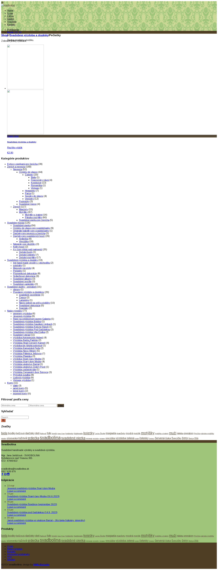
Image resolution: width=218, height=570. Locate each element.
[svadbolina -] (8, 5)
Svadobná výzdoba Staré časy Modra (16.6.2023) (33, 496)
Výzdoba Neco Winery (24, 351)
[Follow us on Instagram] (8, 474)
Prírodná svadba (21, 375)
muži (172, 433)
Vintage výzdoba (22, 380)
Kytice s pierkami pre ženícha (22, 164)
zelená (130, 438)
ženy (185, 438)
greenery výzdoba (22, 313)
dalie (15, 385)
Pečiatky (17, 271)
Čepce (22, 297)
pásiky (3, 438)
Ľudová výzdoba (21, 377)
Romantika (36, 185)
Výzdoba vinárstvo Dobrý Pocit (29, 367)
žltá (196, 438)
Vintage (35, 188)
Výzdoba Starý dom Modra (27, 361)
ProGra (197, 433)
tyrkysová (89, 438)
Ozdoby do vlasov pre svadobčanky (31, 228)
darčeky (30, 433)
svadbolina (50, 437)
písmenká (12, 438)
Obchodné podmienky (18, 554)
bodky (12, 433)
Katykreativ (78, 434)
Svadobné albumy (22, 279)
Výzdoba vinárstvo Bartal (26, 364)
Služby (10, 18)
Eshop (10, 16)
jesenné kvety (20, 393)
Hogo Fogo (61, 433)
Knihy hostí (19, 247)
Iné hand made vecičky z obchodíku (31, 263)
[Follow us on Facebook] (2, 474)
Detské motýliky (27, 257)
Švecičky (176, 438)
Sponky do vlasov (34, 196)
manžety (121, 433)
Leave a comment (16, 491)
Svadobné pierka (22, 225)
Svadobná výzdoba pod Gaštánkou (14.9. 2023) (32, 512)
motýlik (137, 433)
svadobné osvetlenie (29, 295)
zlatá (137, 438)
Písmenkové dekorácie (25, 273)
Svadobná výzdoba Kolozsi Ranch (31, 327)
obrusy (16, 289)
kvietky (88, 433)
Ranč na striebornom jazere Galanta (32, 319)
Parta (28, 193)
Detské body (25, 252)
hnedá (54, 434)
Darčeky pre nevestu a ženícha (29, 233)
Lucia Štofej (100, 433)
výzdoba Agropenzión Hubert (28, 337)
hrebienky (69, 434)
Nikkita (180, 433)
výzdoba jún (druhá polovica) (27, 345)
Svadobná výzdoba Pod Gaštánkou (31, 329)
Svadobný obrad (21, 335)
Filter (60, 405)
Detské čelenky (27, 255)
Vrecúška (24, 241)
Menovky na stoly (22, 268)
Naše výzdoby (14, 311)
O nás (10, 13)
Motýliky (23, 212)
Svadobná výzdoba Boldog (27, 321)
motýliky (147, 433)
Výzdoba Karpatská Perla (26, 348)
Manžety (23, 209)
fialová (43, 433)
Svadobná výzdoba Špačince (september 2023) (32, 504)
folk (49, 433)
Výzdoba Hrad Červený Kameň (29, 343)
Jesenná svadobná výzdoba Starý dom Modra (31, 488)
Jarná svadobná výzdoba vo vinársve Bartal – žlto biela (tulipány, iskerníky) (46, 520)
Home (10, 10)
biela (4, 433)
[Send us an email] (5, 474)
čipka (168, 438)
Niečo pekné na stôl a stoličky (34, 303)
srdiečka (33, 438)
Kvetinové (36, 182)
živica (191, 438)
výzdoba (121, 438)
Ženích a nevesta (16, 166)
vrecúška (110, 438)
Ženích (16, 207)
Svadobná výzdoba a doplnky (28, 35)
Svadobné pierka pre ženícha (34, 220)
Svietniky (23, 308)
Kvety (10, 383)
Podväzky (24, 201)
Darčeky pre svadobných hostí (29, 236)
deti (37, 433)
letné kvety (19, 391)
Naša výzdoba (14, 549)
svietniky (17, 265)
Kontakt (11, 24)
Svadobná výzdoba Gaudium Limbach (32, 324)
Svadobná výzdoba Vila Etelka (29, 332)
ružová (22, 438)
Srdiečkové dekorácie (24, 276)
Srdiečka (23, 239)
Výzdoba (11, 21)
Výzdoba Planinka (22, 356)
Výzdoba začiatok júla (24, 369)
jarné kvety (18, 388)
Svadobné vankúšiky (23, 284)
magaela (111, 433)
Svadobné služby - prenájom (22, 287)
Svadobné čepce (28, 204)
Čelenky (29, 174)
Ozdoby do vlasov (28, 172)
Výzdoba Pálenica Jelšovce (27, 353)
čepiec (151, 438)
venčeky (96, 438)
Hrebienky (30, 191)
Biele (33, 177)
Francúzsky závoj (40, 180)
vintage (102, 438)
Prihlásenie (13, 29)
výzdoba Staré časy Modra (27, 359)
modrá (129, 433)
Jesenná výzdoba (22, 316)
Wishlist (11, 559)
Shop (4, 35)
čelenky (143, 438)
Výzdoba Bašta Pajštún (25, 340)
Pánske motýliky (33, 217)
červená (160, 438)
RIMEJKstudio (41, 564)
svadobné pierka (73, 438)
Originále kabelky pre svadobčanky (31, 231)
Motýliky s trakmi (33, 215)
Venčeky (29, 199)
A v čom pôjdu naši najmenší (27, 249)
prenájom (188, 433)
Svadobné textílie (22, 281)
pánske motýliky (207, 434)
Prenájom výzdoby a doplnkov (28, 292)
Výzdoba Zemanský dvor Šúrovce (30, 372)
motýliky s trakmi (161, 434)
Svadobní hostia (15, 223)
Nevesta (17, 169)
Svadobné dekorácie (29, 305)
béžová (20, 433)
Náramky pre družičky (24, 244)
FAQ (9, 557)
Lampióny (24, 300)
